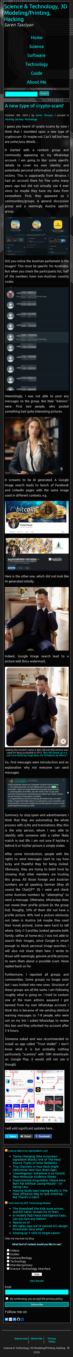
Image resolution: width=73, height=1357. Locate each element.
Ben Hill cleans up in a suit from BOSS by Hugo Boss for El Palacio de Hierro (36, 754)
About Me (36, 82)
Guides (14, 1254)
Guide (36, 73)
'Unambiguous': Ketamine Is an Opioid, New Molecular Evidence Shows (39, 1175)
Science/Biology (21, 1257)
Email (8, 1287)
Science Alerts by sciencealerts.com (28, 1150)
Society (19, 119)
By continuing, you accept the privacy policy (36, 1298)
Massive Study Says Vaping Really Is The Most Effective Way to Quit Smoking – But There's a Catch (40, 1194)
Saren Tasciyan (44, 115)
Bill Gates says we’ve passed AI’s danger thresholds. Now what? (40, 1227)
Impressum (21, 1338)
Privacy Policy (52, 1340)
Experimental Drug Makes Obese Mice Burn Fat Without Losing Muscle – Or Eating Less (39, 1183)
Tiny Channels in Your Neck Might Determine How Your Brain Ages (36, 1168)
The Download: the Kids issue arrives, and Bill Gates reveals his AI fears (38, 1210)
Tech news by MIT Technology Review (29, 1203)
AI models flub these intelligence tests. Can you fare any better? (40, 1217)
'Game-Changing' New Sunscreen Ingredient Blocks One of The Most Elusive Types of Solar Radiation (37, 1159)
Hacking (9, 119)
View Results (37, 1280)
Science (36, 46)
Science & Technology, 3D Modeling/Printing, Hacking (35, 12)
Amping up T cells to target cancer (36, 1233)
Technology (36, 64)
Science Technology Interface (30, 1268)
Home (36, 37)
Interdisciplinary (21, 1265)
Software (36, 55)
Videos (14, 1250)
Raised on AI (21, 1222)
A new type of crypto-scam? (34, 105)
